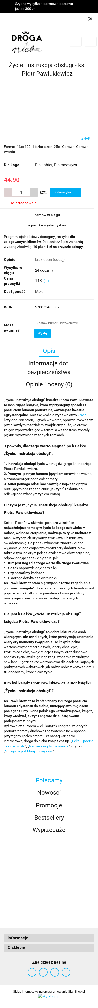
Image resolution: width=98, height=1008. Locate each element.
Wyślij (42, 333)
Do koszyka (62, 192)
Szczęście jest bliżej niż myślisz (29, 751)
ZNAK (82, 415)
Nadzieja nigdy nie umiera (49, 746)
